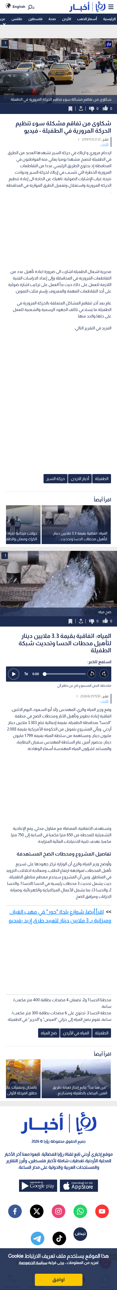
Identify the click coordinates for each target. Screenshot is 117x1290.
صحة (52, 19)
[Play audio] (13, 674)
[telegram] (37, 1238)
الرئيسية (109, 19)
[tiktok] (59, 1238)
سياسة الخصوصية (33, 1262)
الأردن (66, 19)
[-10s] (92, 674)
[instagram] (58, 1211)
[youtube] (102, 1211)
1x (26, 673)
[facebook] (15, 1211)
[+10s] (104, 674)
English (19, 7)
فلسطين (35, 19)
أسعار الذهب (87, 19)
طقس (16, 19)
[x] (37, 1211)
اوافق (58, 1279)
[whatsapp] (80, 1211)
